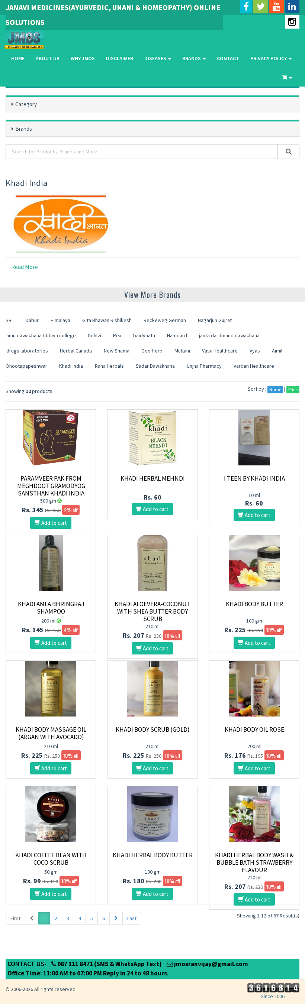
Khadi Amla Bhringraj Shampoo (51, 607)
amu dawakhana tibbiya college (41, 335)
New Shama (116, 350)
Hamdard (177, 335)
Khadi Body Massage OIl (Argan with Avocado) (51, 733)
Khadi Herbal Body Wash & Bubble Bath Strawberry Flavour (254, 862)
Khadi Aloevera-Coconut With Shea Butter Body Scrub (152, 611)
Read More (24, 266)
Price (293, 389)
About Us (48, 58)
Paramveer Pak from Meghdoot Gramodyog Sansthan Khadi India (51, 485)
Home (18, 58)
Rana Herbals (109, 366)
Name (275, 389)
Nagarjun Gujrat (215, 320)
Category (26, 104)
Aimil (277, 350)
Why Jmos (83, 58)
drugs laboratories (27, 350)
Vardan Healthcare (254, 366)
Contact (228, 58)
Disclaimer (119, 58)
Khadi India (71, 366)
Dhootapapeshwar (26, 366)
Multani (182, 350)
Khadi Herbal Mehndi (153, 478)
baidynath (144, 335)
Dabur (32, 320)
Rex (117, 335)
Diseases (155, 58)
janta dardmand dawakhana (229, 335)
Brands (192, 58)
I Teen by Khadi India (254, 478)
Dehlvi (94, 335)
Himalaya (60, 320)
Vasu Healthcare (220, 350)
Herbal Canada (76, 350)
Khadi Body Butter (254, 604)
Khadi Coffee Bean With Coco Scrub (51, 859)
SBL (10, 320)
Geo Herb (152, 350)
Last (132, 918)
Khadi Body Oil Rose (254, 729)
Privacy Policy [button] (269, 58)
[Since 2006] (272, 987)
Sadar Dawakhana (155, 366)
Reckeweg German (165, 320)
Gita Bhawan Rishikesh (107, 320)
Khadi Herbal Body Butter (153, 855)
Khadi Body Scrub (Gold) (153, 729)
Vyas (255, 350)
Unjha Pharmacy (204, 366)
